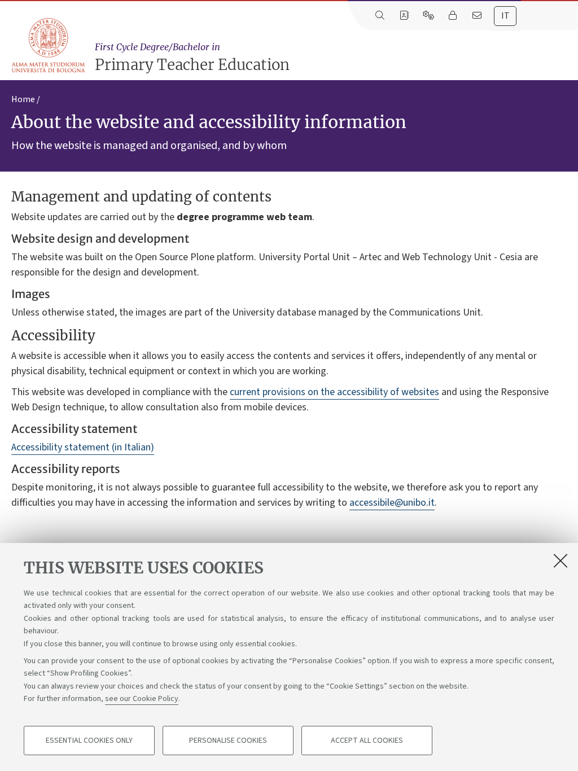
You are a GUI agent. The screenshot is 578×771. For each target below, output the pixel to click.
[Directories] (404, 16)
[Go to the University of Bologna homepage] (49, 46)
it (505, 16)
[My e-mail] (477, 16)
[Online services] (428, 16)
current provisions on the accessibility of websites (334, 392)
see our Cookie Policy (141, 698)
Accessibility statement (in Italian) (82, 447)
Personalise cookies (228, 740)
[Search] (379, 16)
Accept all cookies (367, 740)
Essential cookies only (89, 740)
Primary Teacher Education (192, 57)
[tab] (505, 16)
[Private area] (452, 16)
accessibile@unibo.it (392, 503)
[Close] (560, 560)
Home (23, 99)
